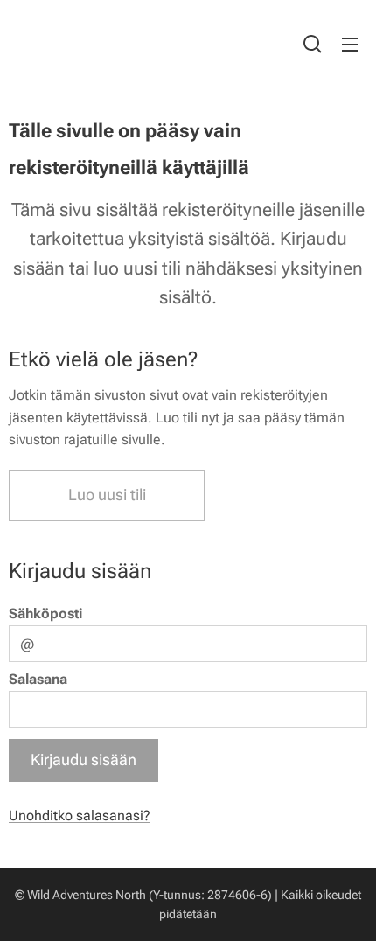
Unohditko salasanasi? (79, 815)
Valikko (349, 43)
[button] (312, 44)
